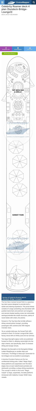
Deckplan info (6, 49)
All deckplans (18, 49)
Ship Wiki (30, 49)
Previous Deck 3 (10, 53)
